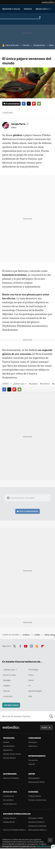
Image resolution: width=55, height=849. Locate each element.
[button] (19, 124)
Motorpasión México (37, 829)
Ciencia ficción (12, 45)
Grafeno (26, 634)
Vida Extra (32, 746)
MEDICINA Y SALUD (11, 8)
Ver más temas (11, 705)
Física (31, 674)
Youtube (25, 645)
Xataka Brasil (9, 822)
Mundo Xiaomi (9, 757)
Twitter (29, 104)
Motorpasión (34, 778)
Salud (31, 680)
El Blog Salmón (34, 796)
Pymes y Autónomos (37, 800)
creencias (7, 696)
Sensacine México (36, 822)
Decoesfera (8, 800)
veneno (45, 383)
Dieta (51, 45)
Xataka (6, 742)
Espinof (31, 764)
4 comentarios (12, 103)
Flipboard (34, 104)
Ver (29, 511)
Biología (6, 680)
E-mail (39, 104)
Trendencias (8, 796)
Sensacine (33, 760)
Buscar (51, 716)
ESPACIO (28, 8)
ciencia (6, 690)
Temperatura (39, 45)
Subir (44, 727)
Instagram (31, 645)
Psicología (33, 669)
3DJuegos (32, 742)
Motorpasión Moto (36, 782)
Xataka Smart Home (12, 754)
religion (6, 685)
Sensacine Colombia (37, 825)
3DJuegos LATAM (35, 818)
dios (30, 696)
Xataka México (9, 818)
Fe (29, 685)
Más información (44, 846)
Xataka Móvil (8, 746)
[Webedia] (48, 2)
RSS (37, 645)
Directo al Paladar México (14, 829)
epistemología (35, 690)
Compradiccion (10, 803)
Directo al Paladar (11, 778)
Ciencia (26, 45)
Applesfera (8, 750)
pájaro (34, 383)
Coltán (37, 634)
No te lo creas (9, 674)
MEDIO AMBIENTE (44, 8)
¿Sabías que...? (20, 383)
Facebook (24, 104)
